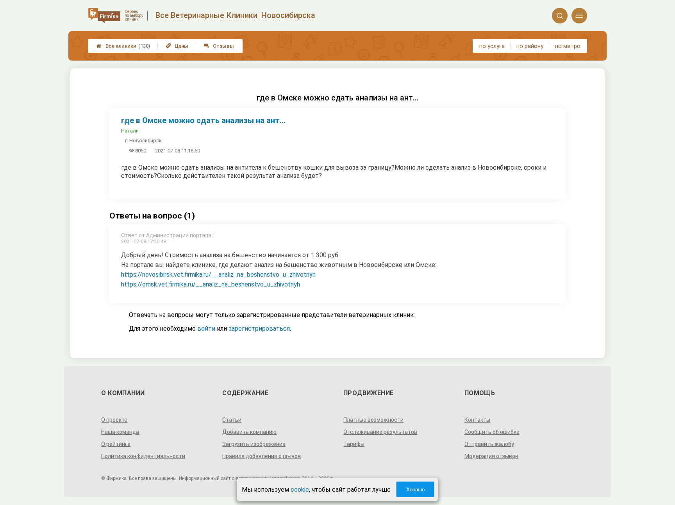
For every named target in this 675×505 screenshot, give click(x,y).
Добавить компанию (249, 432)
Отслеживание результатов (380, 432)
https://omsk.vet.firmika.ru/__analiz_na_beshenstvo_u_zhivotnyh (210, 284)
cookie (300, 489)
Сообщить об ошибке (492, 432)
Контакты (477, 420)
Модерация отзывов (491, 456)
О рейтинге (115, 444)
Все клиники (123, 46)
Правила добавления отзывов (261, 456)
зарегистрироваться (259, 328)
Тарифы (353, 444)
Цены (177, 46)
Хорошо (415, 489)
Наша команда (120, 432)
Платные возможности (373, 420)
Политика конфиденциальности (143, 456)
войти (206, 328)
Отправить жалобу (489, 444)
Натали (130, 131)
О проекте (114, 420)
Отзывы (219, 46)
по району (529, 46)
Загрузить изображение (254, 444)
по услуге (492, 46)
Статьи (231, 420)
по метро (567, 46)
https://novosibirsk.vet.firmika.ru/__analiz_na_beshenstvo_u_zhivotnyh (218, 274)
